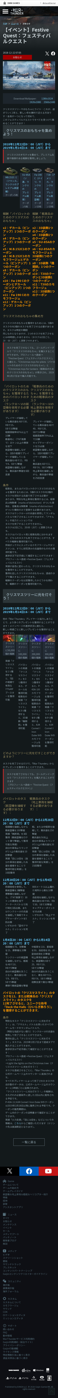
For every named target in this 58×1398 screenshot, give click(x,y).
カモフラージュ (11, 1305)
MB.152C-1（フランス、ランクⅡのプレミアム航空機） (12, 184)
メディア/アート (11, 1234)
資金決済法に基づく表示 (15, 1358)
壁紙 (5, 1261)
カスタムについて (12, 1302)
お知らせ (17, 57)
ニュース (15, 23)
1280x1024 (47, 98)
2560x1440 (49, 102)
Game (10, 1181)
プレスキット (9, 1267)
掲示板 (6, 1285)
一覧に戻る (29, 1142)
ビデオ (6, 1254)
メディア (12, 1251)
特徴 (5, 1197)
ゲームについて (11, 1185)
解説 (5, 1244)
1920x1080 (35, 102)
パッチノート (9, 1237)
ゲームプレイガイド (13, 1191)
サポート (12, 1326)
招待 (5, 1201)
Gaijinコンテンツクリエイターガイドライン (25, 1274)
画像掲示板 (8, 1288)
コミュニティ (14, 1281)
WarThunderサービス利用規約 (18, 1339)
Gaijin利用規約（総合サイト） (18, 1342)
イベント (7, 1227)
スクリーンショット (13, 1258)
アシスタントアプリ (13, 1207)
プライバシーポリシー (14, 1345)
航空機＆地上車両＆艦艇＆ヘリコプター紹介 (25, 1194)
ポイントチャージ (49, 3)
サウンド (7, 1309)
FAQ (5, 1332)
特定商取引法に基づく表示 (16, 1355)
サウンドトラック (12, 1264)
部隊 (5, 1204)
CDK (5, 1312)
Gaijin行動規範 (10, 1348)
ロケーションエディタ (14, 1315)
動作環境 (7, 1335)
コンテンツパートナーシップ (17, 1270)
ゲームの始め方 (11, 1188)
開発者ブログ (9, 1240)
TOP (5, 23)
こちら (17, 1123)
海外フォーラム (11, 1291)
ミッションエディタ (13, 1318)
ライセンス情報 (11, 1352)
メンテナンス (9, 1224)
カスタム (12, 1299)
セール (6, 1231)
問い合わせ (8, 1329)
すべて (6, 1218)
